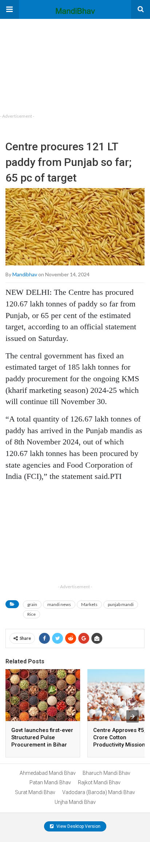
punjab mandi (121, 604)
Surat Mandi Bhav (35, 792)
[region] (54, 64)
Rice (31, 614)
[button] (9, 9)
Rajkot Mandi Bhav (99, 782)
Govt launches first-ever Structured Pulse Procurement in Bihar (42, 737)
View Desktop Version (77, 826)
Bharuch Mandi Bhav (106, 773)
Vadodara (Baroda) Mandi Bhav (98, 792)
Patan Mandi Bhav (50, 782)
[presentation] (132, 716)
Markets (89, 604)
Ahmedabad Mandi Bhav (48, 773)
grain (32, 604)
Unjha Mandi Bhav (75, 802)
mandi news (59, 604)
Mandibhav (24, 274)
